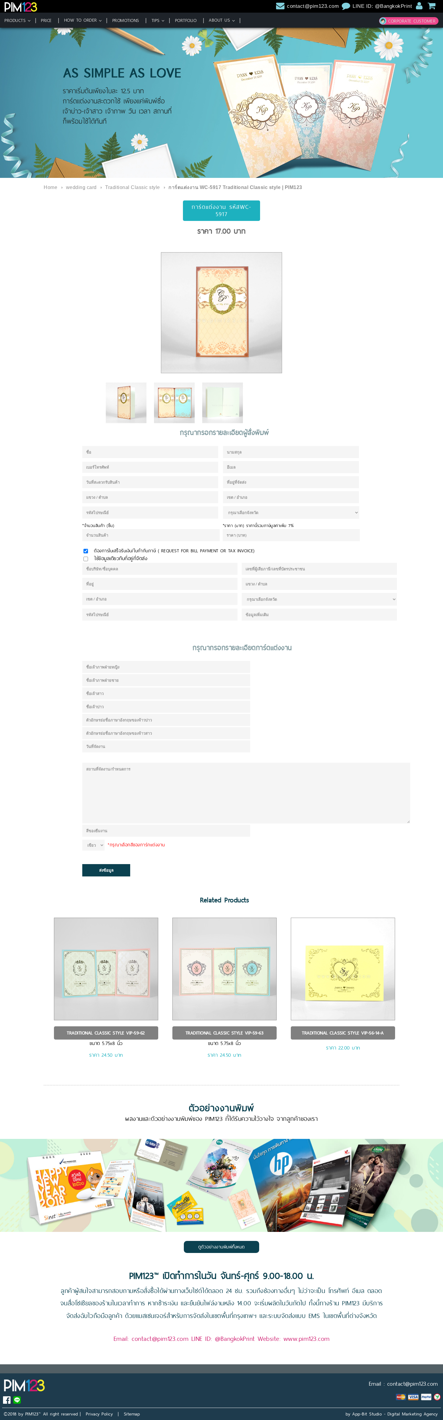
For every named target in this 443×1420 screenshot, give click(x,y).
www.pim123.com (307, 1338)
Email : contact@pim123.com (403, 1383)
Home (50, 187)
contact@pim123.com (313, 6)
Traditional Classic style (132, 187)
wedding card (81, 187)
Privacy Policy (99, 1414)
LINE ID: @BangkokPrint (383, 6)
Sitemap (132, 1414)
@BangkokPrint (235, 1338)
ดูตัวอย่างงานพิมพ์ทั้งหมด (221, 1247)
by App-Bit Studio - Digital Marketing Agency (392, 1414)
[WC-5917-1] (221, 312)
